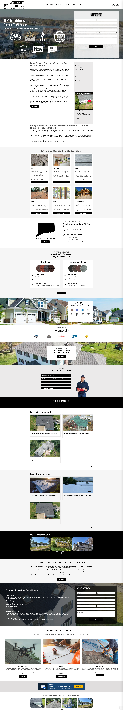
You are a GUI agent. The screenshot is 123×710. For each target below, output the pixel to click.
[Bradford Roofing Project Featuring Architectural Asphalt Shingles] (39, 154)
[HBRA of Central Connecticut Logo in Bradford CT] (23, 44)
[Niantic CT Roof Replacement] (69, 698)
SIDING (76, 168)
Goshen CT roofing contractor (50, 99)
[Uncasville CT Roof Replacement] (53, 698)
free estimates (60, 574)
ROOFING (33, 168)
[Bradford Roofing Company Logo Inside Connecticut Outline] (38, 44)
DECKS (32, 201)
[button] (56, 375)
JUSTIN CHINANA (73, 308)
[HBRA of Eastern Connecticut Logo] (52, 44)
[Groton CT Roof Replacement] (40, 538)
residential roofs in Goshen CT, (56, 566)
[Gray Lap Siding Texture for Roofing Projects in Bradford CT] (83, 154)
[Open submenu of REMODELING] (90, 71)
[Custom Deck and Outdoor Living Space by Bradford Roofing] (39, 187)
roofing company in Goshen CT (52, 67)
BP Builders (68, 567)
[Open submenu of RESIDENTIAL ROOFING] (90, 67)
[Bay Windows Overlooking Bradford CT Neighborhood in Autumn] (61, 187)
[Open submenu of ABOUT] (90, 74)
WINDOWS (55, 201)
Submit (96, 46)
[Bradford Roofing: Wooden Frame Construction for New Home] (83, 187)
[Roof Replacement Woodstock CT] (37, 698)
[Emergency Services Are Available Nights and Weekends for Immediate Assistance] (45, 423)
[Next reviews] (91, 314)
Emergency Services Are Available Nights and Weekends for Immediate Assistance (44, 433)
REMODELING (56, 168)
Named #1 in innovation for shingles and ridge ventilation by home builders (84, 117)
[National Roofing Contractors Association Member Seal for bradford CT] (60, 31)
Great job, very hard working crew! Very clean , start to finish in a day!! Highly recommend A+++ (82, 315)
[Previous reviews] (69, 314)
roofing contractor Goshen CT (38, 79)
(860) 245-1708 (115, 4)
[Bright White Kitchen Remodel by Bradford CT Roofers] (61, 154)
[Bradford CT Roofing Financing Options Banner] (61, 683)
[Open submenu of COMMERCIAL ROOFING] (90, 69)
